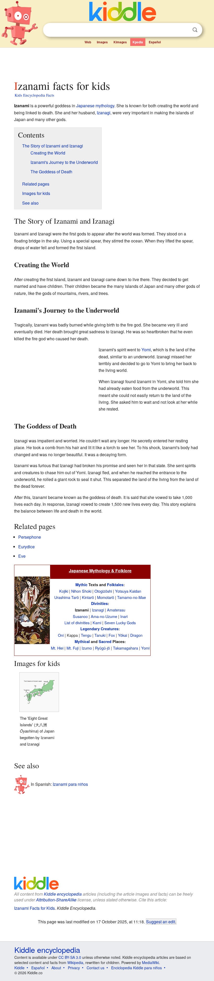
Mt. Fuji (73, 648)
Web (88, 42)
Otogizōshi (103, 591)
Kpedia (138, 42)
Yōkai (122, 635)
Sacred (105, 641)
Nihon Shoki (81, 591)
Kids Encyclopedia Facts (34, 95)
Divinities (99, 603)
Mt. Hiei (57, 648)
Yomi (146, 350)
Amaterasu (116, 610)
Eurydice (26, 547)
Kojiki (63, 591)
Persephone (29, 537)
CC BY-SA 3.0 (69, 957)
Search (195, 30)
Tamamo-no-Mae (131, 597)
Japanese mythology (95, 106)
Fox (112, 635)
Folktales (115, 584)
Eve (22, 556)
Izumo (87, 648)
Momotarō (105, 597)
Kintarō (88, 597)
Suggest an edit (160, 921)
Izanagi (103, 113)
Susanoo (80, 616)
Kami (97, 622)
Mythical (82, 641)
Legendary (90, 628)
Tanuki (99, 635)
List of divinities (77, 622)
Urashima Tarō (66, 597)
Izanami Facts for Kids (34, 908)
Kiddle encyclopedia (63, 894)
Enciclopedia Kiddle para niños (136, 967)
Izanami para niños (70, 784)
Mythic (81, 584)
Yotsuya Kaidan (128, 591)
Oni (61, 635)
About (56, 967)
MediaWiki (150, 962)
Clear (184, 30)
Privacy (74, 967)
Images (102, 42)
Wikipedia (75, 962)
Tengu (86, 635)
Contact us (95, 967)
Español (155, 42)
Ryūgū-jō (102, 648)
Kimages (120, 42)
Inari (124, 616)
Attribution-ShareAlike (56, 900)
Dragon (136, 635)
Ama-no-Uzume (104, 616)
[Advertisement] (107, 62)
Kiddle (19, 967)
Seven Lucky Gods (120, 622)
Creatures (109, 628)
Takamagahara (125, 648)
